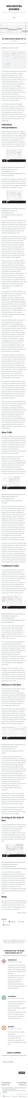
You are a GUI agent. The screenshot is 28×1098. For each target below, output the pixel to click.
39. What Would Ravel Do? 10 (6, 1084)
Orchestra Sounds (14, 8)
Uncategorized (14, 41)
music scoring (10, 941)
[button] (6, 55)
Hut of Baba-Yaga (18, 940)
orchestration (22, 941)
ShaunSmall (12, 996)
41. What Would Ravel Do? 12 (21, 1084)
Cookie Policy (4, 1092)
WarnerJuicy (12, 960)
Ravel (16, 942)
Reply (21, 962)
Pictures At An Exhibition (9, 942)
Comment (21, 1072)
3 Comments (21, 942)
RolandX (11, 1026)
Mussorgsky (16, 941)
